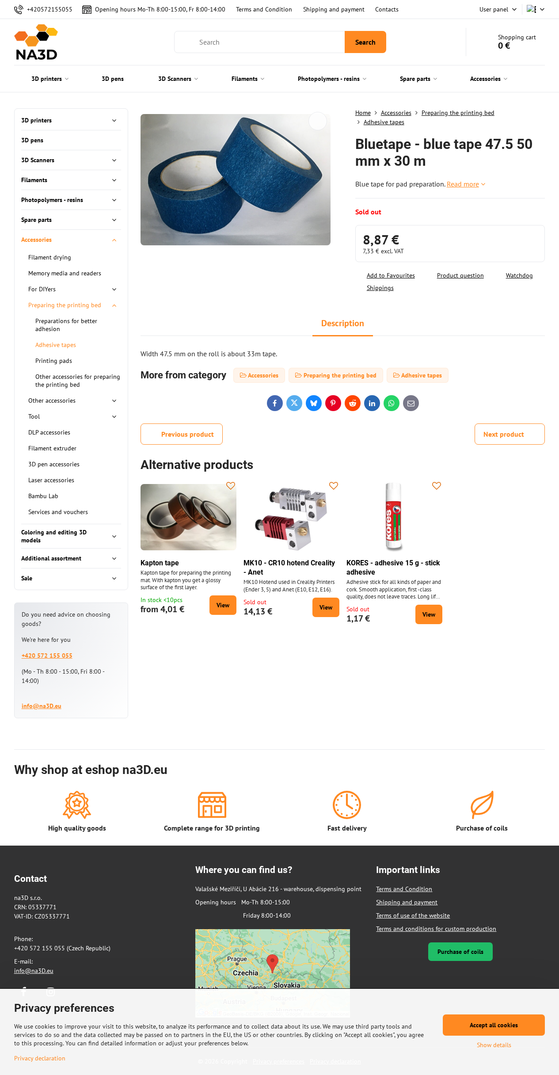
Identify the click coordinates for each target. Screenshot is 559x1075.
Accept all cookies (494, 1025)
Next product (503, 434)
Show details (494, 1045)
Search (365, 42)
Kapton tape (160, 563)
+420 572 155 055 (47, 655)
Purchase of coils (460, 952)
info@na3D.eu (41, 706)
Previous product (187, 434)
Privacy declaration (39, 1058)
